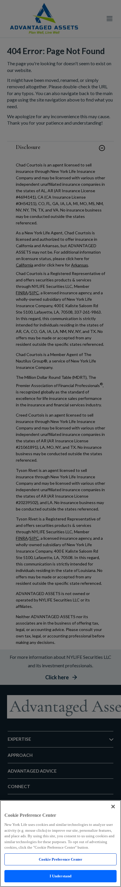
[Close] (113, 806)
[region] (60, 843)
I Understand (61, 876)
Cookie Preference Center (60, 859)
